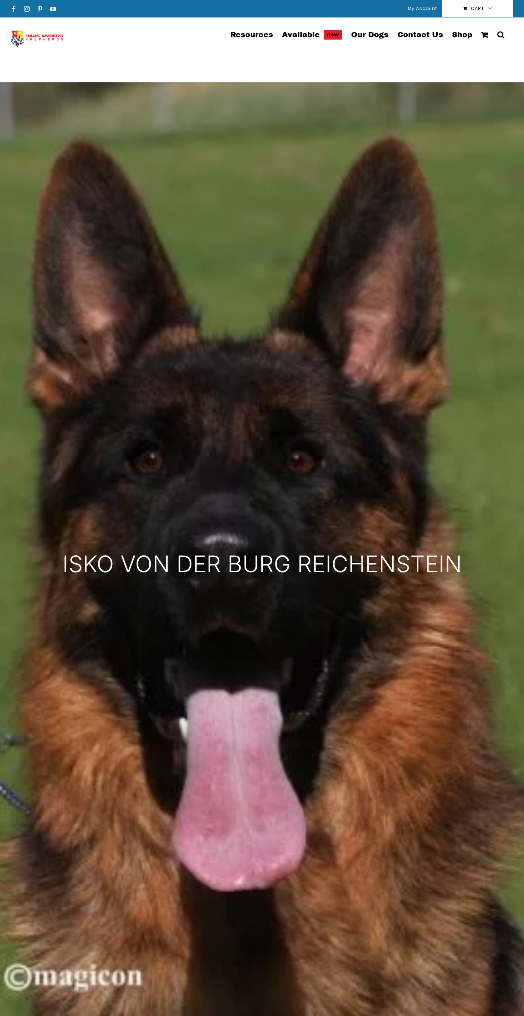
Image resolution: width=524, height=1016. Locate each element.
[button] (500, 34)
